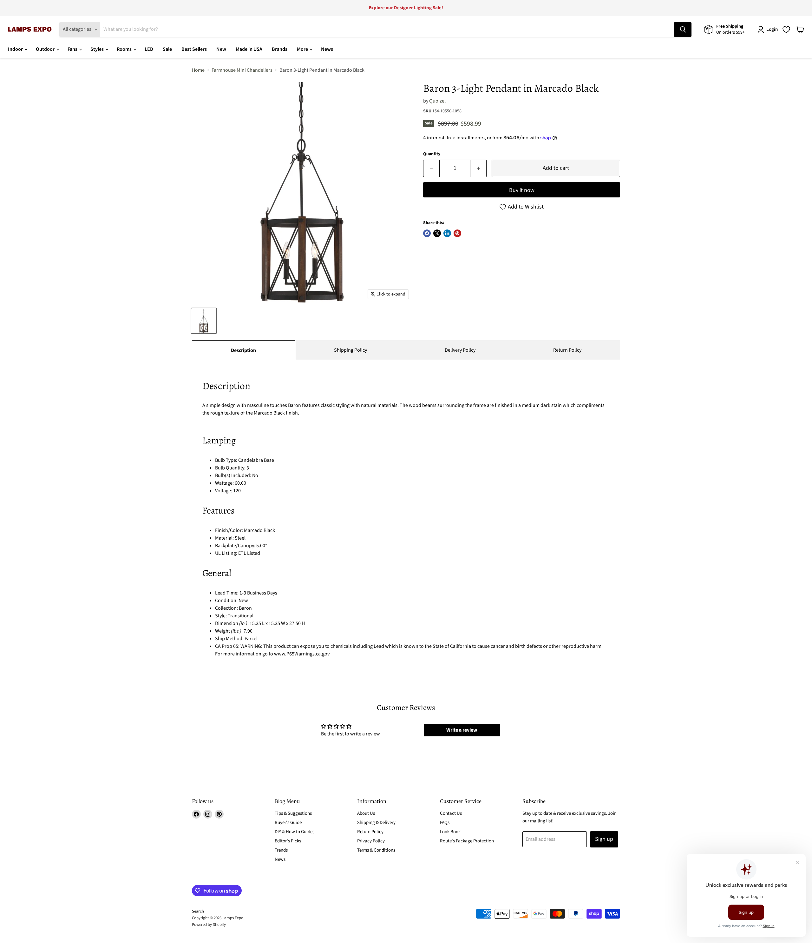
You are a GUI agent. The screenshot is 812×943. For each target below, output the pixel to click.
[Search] (682, 29)
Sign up (604, 839)
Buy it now (521, 190)
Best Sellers (194, 49)
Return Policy (567, 350)
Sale (167, 49)
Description (243, 350)
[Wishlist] (786, 29)
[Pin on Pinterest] (457, 233)
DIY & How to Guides (294, 831)
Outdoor (46, 49)
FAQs (444, 822)
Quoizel (437, 100)
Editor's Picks (288, 841)
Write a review (461, 730)
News (327, 49)
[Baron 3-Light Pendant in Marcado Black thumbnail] (203, 320)
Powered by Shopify (209, 924)
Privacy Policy (371, 841)
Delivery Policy (460, 350)
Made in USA (249, 49)
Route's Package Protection (467, 841)
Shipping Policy (350, 350)
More (303, 49)
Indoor (16, 49)
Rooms (125, 49)
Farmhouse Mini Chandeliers (242, 70)
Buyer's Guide (288, 822)
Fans (73, 49)
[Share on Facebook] (427, 233)
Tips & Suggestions (293, 813)
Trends (281, 850)
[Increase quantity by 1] (478, 168)
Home (198, 70)
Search (198, 911)
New (221, 49)
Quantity (431, 153)
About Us (366, 813)
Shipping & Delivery (376, 822)
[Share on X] (437, 233)
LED (149, 49)
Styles (97, 49)
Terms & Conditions (376, 850)
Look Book (450, 831)
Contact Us (451, 813)
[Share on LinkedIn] (447, 233)
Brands (279, 49)
